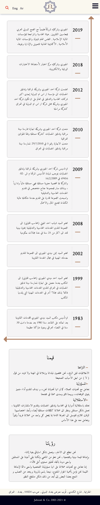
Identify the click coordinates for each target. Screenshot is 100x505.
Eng (15, 8)
